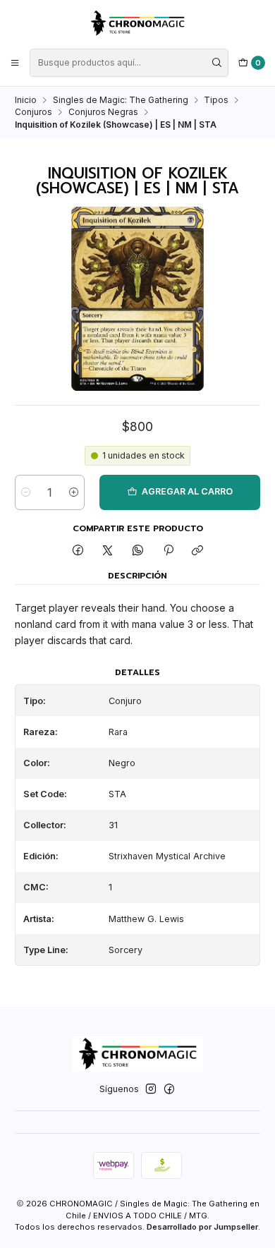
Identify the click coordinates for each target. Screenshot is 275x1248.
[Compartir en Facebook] (78, 551)
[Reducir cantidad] (26, 492)
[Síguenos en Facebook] (169, 1089)
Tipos (216, 100)
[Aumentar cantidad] (73, 492)
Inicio (26, 100)
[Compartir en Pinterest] (167, 551)
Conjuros (33, 112)
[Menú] (15, 62)
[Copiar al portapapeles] (198, 551)
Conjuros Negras (103, 112)
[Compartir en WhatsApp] (138, 551)
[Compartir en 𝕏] (107, 551)
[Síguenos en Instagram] (151, 1089)
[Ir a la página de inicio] (137, 23)
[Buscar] (216, 63)
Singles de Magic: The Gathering (120, 100)
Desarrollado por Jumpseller (202, 1227)
